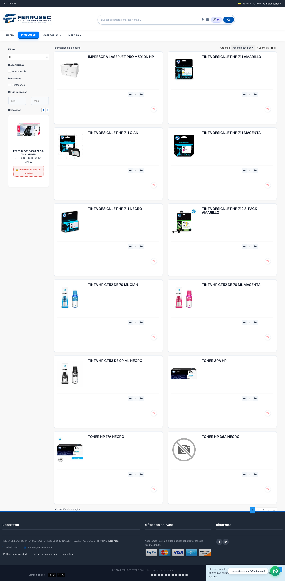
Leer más (113, 540)
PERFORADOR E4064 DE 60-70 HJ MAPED (28, 153)
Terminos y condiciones (44, 554)
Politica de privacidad (15, 554)
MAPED (28, 161)
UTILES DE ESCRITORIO (28, 157)
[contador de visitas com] (57, 575)
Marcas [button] (73, 35)
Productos (28, 35)
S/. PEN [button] (257, 3)
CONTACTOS (9, 3)
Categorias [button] (51, 35)
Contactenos (68, 554)
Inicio (10, 35)
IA (218, 19)
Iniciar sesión (272, 3)
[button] (244, 3)
